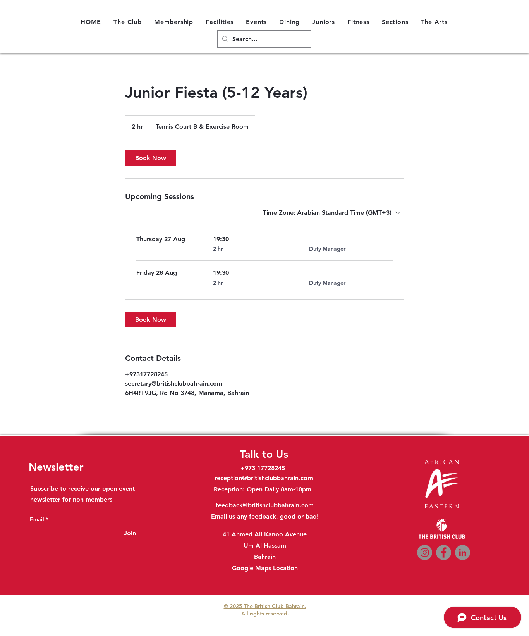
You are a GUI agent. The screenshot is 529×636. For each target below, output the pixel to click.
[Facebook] (443, 552)
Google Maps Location (265, 568)
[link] (150, 158)
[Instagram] (424, 552)
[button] (127, 21)
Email (38, 519)
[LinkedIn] (462, 552)
